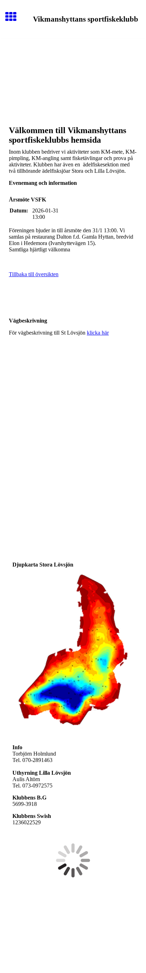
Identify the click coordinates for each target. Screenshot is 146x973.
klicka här (98, 333)
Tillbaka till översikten (33, 274)
